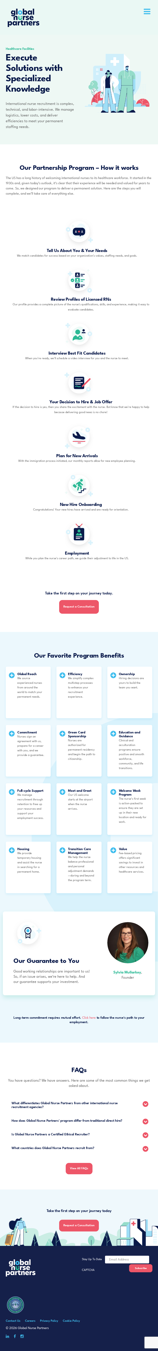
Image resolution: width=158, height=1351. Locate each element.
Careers (30, 1321)
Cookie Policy (71, 1321)
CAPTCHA (88, 1270)
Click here (89, 1018)
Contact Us (13, 1321)
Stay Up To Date (92, 1259)
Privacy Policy (49, 1321)
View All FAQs (79, 1168)
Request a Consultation (79, 606)
